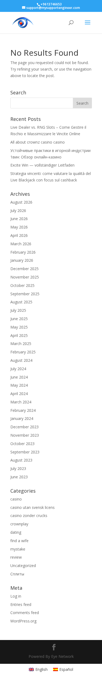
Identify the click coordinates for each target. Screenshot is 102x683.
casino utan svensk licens (32, 507)
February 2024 (23, 410)
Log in (15, 596)
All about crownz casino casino (37, 142)
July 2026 (18, 210)
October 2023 (22, 443)
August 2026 (21, 202)
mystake (17, 549)
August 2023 (21, 460)
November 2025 (24, 277)
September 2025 (24, 293)
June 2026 (19, 218)
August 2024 (21, 360)
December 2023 (24, 426)
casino (16, 499)
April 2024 (19, 393)
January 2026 (21, 260)
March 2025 (20, 343)
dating (15, 532)
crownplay (19, 523)
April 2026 (19, 235)
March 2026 (20, 243)
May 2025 (19, 327)
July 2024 (18, 368)
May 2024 (19, 385)
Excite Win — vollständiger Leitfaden (42, 165)
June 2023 (19, 476)
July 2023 (18, 468)
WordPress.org (23, 621)
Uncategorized (23, 565)
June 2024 (19, 377)
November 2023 (24, 435)
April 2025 (19, 335)
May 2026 (19, 227)
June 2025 (19, 318)
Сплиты (17, 573)
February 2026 (23, 252)
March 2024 (20, 402)
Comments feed (24, 612)
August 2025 (21, 301)
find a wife (19, 540)
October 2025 (22, 285)
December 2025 (24, 268)
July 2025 (18, 310)
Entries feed (20, 604)
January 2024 (21, 418)
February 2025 (23, 351)
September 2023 (24, 452)
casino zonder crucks (28, 515)
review (16, 557)
